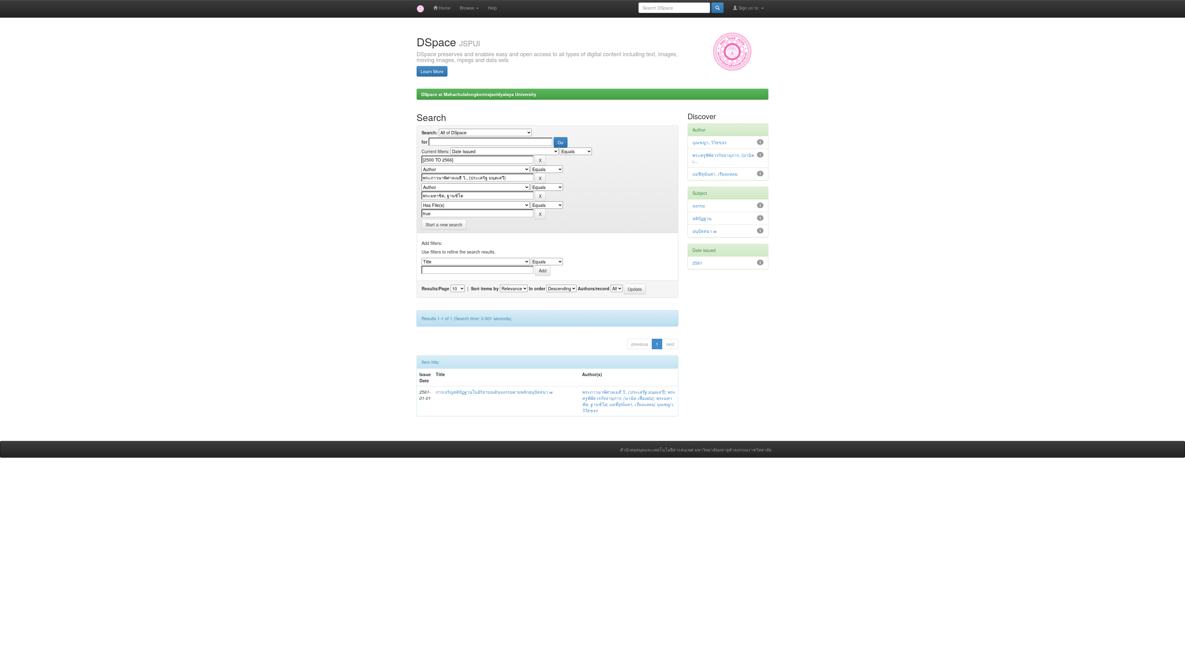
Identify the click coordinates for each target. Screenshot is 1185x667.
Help (492, 8)
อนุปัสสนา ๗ (704, 231)
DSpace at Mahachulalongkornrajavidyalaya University (478, 94)
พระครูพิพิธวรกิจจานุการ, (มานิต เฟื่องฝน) (628, 395)
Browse (468, 8)
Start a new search (444, 224)
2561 (697, 263)
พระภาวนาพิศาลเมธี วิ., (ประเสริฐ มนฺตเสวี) (623, 392)
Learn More (432, 71)
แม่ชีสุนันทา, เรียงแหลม (631, 404)
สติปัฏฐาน (702, 218)
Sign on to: (749, 8)
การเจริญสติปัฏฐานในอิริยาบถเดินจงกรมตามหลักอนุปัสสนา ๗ (494, 392)
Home (444, 8)
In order (537, 288)
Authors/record (593, 288)
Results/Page (435, 288)
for (424, 142)
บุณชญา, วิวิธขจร (709, 142)
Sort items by (485, 288)
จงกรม (698, 206)
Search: (430, 132)
